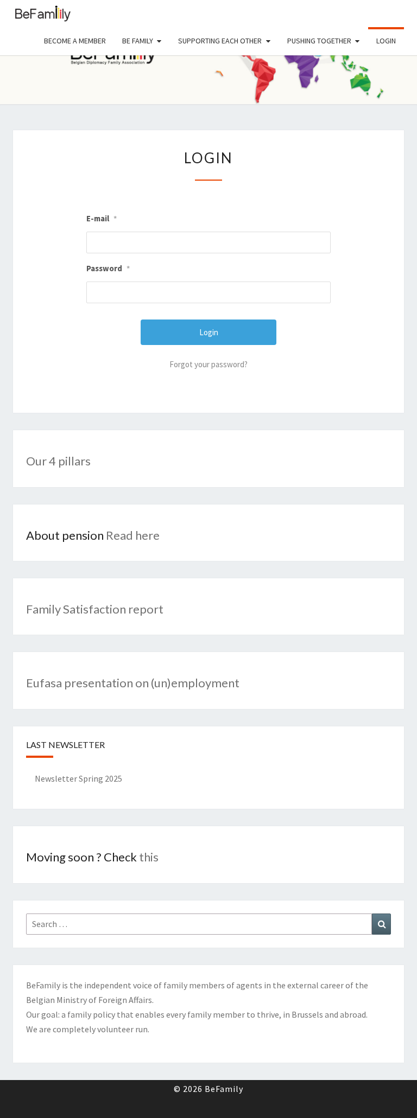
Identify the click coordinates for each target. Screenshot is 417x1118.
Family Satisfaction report (94, 609)
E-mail (101, 218)
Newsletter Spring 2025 (78, 778)
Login (386, 41)
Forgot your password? (208, 364)
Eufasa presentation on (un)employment (132, 682)
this (148, 856)
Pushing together (319, 41)
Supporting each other (220, 41)
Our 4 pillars (58, 460)
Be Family (137, 41)
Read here (133, 535)
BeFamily (43, 13)
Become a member (75, 41)
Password (108, 268)
